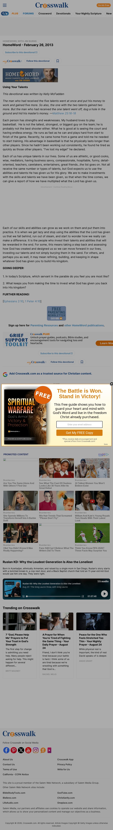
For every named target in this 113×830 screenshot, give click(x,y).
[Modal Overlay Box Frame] (56, 415)
